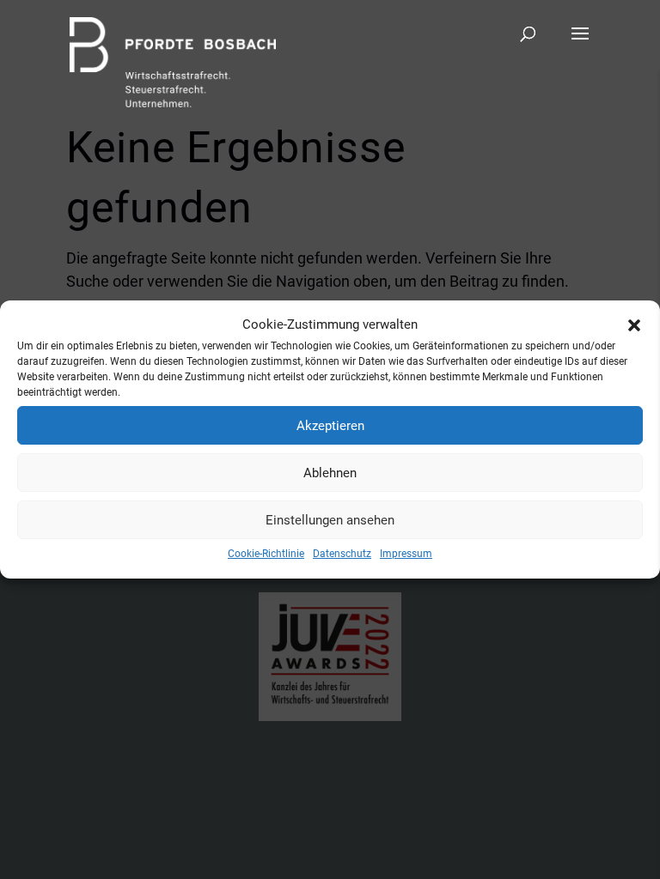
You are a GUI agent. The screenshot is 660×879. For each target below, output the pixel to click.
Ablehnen (330, 473)
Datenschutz (342, 554)
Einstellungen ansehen (330, 520)
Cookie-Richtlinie (266, 554)
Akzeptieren (330, 425)
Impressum (406, 554)
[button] (634, 325)
